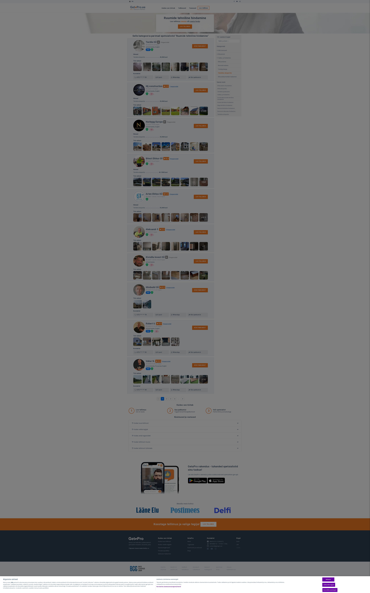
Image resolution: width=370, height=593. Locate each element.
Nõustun (328, 579)
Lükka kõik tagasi (328, 585)
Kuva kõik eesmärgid (329, 590)
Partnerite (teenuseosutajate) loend (168, 586)
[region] (185, 584)
